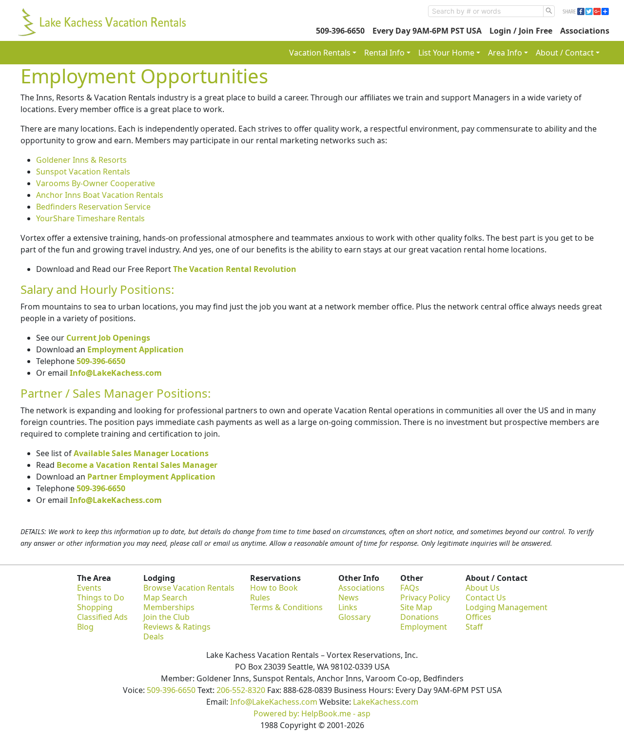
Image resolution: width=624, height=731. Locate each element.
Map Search (165, 597)
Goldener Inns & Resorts (81, 159)
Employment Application (135, 349)
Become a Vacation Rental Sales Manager (137, 465)
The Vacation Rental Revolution (234, 269)
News (348, 597)
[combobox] (486, 11)
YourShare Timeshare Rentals (90, 218)
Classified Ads (102, 617)
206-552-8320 (240, 690)
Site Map (416, 607)
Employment (423, 626)
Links (347, 607)
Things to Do (100, 597)
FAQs (409, 587)
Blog (85, 626)
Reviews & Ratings (177, 626)
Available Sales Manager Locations (141, 453)
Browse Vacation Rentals (188, 587)
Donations (419, 617)
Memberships (169, 607)
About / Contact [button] (565, 52)
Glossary (354, 617)
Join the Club (166, 617)
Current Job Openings (108, 337)
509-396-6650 (340, 30)
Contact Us (486, 597)
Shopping (95, 607)
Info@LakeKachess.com (116, 372)
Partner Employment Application (151, 476)
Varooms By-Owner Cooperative (95, 183)
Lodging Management (506, 607)
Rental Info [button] (384, 52)
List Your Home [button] (446, 52)
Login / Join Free (520, 30)
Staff (474, 626)
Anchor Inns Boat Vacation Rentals (99, 195)
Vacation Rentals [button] (320, 52)
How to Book (274, 587)
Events (89, 587)
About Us (483, 587)
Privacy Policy (425, 597)
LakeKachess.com (385, 701)
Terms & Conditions (286, 607)
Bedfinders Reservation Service (93, 206)
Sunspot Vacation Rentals (83, 171)
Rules (260, 597)
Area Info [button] (505, 52)
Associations (584, 30)
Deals (153, 636)
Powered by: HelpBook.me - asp (312, 713)
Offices (478, 617)
